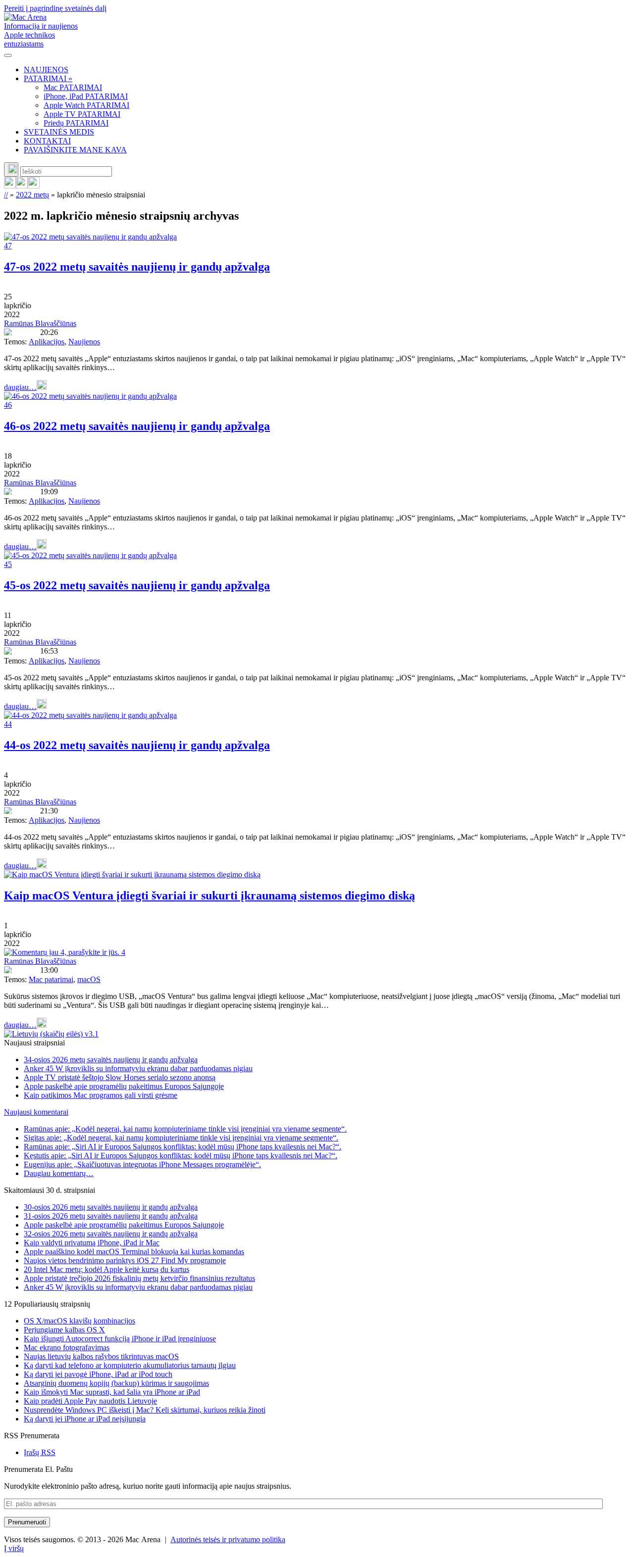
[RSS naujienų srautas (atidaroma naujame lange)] (10, 186)
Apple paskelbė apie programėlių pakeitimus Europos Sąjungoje (124, 1086)
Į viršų (14, 1548)
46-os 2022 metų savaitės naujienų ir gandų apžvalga (137, 426)
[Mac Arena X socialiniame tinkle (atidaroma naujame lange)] (34, 186)
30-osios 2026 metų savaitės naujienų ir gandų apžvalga (111, 1207)
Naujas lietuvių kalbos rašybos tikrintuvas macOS (101, 1356)
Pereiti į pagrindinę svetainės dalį (55, 8)
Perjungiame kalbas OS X (64, 1329)
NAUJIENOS (46, 69)
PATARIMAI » (48, 78)
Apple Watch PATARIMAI (86, 105)
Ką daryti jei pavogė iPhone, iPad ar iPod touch (98, 1374)
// (6, 194)
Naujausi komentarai (36, 1112)
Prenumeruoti (27, 1522)
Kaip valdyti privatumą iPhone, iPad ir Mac (91, 1242)
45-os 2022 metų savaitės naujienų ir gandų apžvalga (137, 585)
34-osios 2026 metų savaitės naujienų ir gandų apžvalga (111, 1059)
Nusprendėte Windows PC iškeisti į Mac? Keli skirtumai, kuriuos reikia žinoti (144, 1410)
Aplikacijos (46, 341)
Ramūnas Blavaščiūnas (40, 323)
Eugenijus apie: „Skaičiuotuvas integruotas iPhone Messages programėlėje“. (142, 1164)
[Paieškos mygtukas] (11, 169)
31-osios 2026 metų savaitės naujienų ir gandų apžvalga (111, 1216)
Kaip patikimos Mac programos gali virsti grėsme (100, 1095)
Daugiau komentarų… (59, 1173)
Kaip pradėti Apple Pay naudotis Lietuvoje (90, 1401)
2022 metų (32, 194)
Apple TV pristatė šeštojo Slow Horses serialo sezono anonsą (119, 1077)
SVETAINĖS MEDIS (59, 132)
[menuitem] (327, 69)
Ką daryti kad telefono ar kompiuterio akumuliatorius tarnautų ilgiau (130, 1365)
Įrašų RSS (39, 1452)
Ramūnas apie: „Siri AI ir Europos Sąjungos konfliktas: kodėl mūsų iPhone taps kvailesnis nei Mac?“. (182, 1146)
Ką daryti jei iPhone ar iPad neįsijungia (85, 1419)
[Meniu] (8, 55)
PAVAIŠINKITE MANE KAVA (75, 149)
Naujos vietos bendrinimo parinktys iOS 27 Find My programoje (125, 1260)
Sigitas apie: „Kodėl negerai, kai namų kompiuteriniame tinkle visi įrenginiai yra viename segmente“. (181, 1137)
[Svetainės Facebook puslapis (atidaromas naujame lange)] (22, 186)
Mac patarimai (51, 979)
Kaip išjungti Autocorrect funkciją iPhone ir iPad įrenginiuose (120, 1338)
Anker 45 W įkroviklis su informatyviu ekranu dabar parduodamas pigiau (138, 1068)
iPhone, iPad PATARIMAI (86, 96)
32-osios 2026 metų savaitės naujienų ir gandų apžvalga (111, 1233)
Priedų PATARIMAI (76, 123)
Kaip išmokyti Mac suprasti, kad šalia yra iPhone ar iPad (112, 1392)
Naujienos (84, 341)
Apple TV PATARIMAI (82, 114)
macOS (89, 979)
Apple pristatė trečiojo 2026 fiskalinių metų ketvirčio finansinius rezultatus (139, 1278)
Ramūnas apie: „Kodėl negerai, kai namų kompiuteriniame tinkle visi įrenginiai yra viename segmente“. (185, 1129)
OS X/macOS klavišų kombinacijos (79, 1321)
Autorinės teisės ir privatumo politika (227, 1539)
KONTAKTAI (47, 141)
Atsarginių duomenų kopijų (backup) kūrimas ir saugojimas (116, 1383)
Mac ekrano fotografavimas (66, 1347)
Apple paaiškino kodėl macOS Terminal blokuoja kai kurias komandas (134, 1251)
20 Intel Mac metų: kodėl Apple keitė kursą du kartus (106, 1269)
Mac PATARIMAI (73, 87)
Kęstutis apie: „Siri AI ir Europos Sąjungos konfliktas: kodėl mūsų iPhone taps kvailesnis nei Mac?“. (180, 1155)
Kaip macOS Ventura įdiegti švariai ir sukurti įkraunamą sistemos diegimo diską (209, 895)
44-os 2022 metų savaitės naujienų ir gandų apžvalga (137, 745)
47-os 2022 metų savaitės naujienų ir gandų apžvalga (137, 266)
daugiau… (20, 387)
